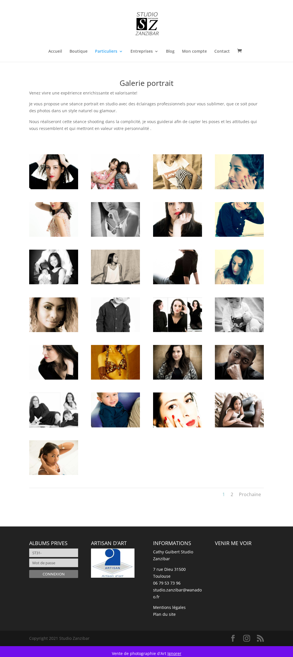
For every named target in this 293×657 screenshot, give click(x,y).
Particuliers (106, 51)
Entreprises (141, 51)
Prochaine (250, 494)
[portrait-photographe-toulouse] (115, 187)
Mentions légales (169, 607)
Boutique (79, 51)
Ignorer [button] (174, 653)
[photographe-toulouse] (53, 282)
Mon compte (194, 51)
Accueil (55, 51)
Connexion (54, 574)
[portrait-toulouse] (53, 187)
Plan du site (164, 614)
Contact (222, 51)
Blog (170, 51)
